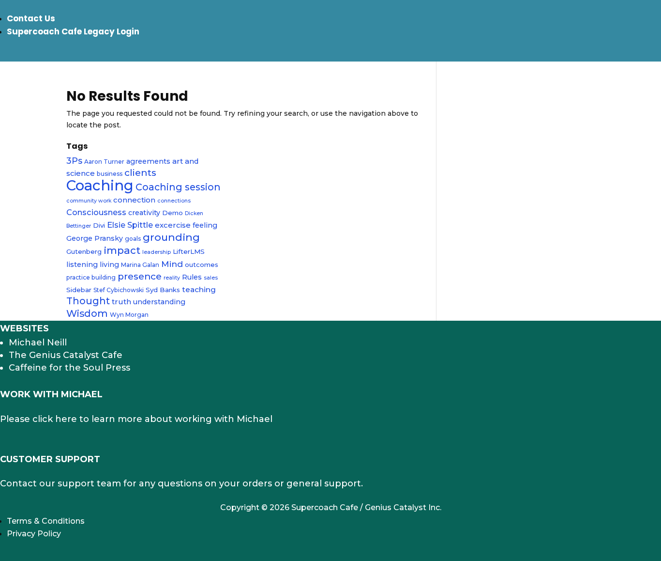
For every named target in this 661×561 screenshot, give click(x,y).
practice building (91, 277)
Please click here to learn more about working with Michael (136, 419)
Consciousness (96, 212)
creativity (144, 212)
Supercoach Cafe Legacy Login (73, 31)
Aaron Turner (104, 161)
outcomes (201, 264)
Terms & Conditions (46, 521)
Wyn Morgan (129, 314)
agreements (148, 161)
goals (133, 238)
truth (121, 301)
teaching (199, 289)
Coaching (100, 185)
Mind (172, 264)
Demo (172, 213)
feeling (205, 225)
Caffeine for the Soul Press (69, 367)
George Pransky (94, 238)
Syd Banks (163, 290)
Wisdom (87, 313)
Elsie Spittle (130, 225)
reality (172, 278)
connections (174, 201)
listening (82, 264)
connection (134, 199)
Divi (99, 225)
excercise (173, 225)
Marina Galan (140, 264)
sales (211, 278)
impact (122, 250)
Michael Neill (38, 342)
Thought (88, 301)
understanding (159, 301)
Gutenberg (84, 251)
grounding (171, 237)
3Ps (74, 161)
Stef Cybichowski (118, 290)
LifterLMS (189, 251)
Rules (192, 277)
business (109, 173)
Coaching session (178, 187)
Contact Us (31, 18)
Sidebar (78, 290)
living (109, 264)
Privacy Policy (34, 533)
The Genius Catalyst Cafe (65, 355)
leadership (156, 252)
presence (140, 276)
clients (140, 172)
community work (88, 201)
